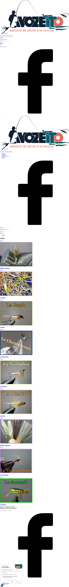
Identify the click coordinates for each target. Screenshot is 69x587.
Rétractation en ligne (5, 583)
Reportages (4, 154)
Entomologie (4, 155)
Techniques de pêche (5, 156)
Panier (1, 44)
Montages (3, 153)
